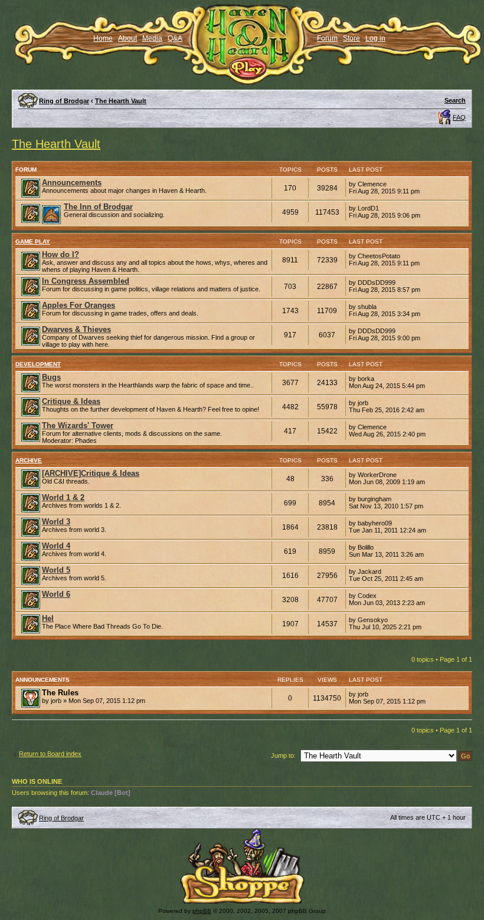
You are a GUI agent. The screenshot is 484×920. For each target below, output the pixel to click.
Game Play (32, 241)
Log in (375, 38)
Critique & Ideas (71, 401)
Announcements (72, 182)
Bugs (51, 377)
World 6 (56, 594)
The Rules (60, 692)
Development (38, 364)
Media (152, 38)
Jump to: (283, 755)
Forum (327, 38)
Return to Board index (50, 753)
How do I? (60, 254)
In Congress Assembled (85, 281)
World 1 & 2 (63, 497)
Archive (28, 460)
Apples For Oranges (78, 305)
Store (351, 38)
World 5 (56, 570)
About (127, 38)
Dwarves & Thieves (76, 329)
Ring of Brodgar (64, 100)
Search (455, 100)
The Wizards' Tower (77, 425)
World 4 (56, 545)
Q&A (175, 38)
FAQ (459, 117)
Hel (48, 618)
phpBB (201, 911)
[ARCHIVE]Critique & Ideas (90, 473)
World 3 (56, 521)
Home (103, 38)
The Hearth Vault (120, 100)
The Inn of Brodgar (98, 206)
